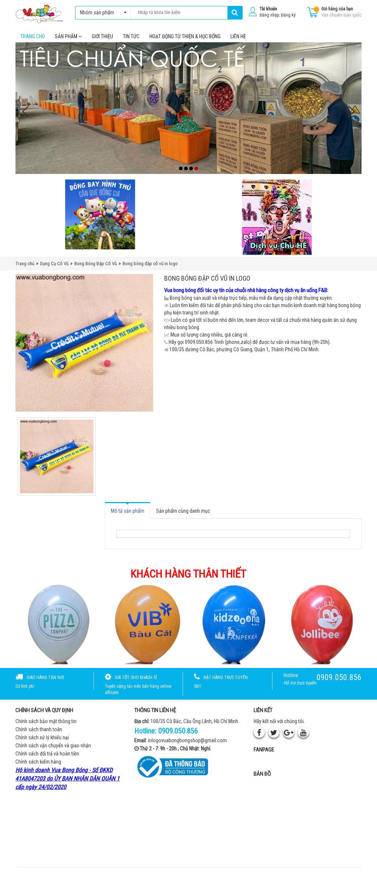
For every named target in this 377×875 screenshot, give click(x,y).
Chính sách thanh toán (38, 729)
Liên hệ (238, 36)
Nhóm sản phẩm (97, 12)
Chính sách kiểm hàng (38, 762)
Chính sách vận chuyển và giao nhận (53, 745)
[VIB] (144, 623)
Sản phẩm (66, 36)
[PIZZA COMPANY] (55, 623)
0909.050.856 (178, 730)
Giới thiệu (102, 36)
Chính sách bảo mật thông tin (46, 721)
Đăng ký (288, 15)
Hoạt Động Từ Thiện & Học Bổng (185, 36)
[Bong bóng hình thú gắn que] (100, 214)
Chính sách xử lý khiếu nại (42, 737)
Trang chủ (32, 36)
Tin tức (131, 36)
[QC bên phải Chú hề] (276, 217)
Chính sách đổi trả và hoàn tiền (47, 754)
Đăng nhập (269, 15)
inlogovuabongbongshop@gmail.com (187, 740)
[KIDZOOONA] (232, 623)
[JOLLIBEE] (321, 623)
